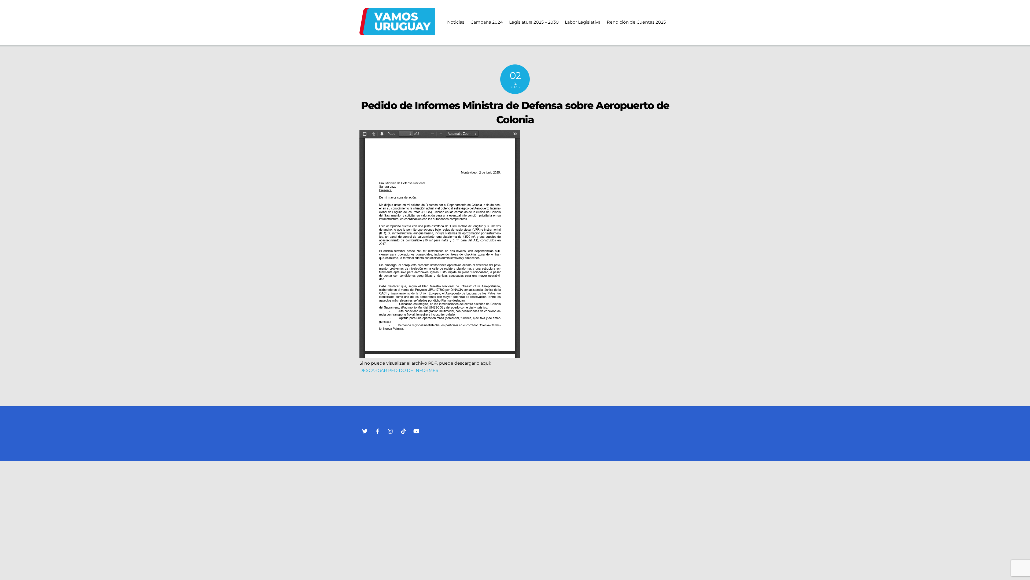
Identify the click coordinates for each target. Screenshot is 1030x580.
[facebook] (377, 430)
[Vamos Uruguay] (397, 32)
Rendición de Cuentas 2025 (636, 22)
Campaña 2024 (486, 22)
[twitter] (364, 430)
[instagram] (390, 430)
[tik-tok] (403, 430)
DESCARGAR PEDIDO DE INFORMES (398, 370)
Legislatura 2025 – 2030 (534, 22)
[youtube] (416, 430)
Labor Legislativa (583, 22)
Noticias (455, 22)
